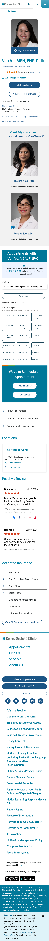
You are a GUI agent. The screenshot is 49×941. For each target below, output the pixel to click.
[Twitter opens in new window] (16, 700)
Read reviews (35, 72)
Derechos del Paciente (20, 783)
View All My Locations (14, 121)
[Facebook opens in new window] (7, 700)
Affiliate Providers (17, 710)
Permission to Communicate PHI (25, 821)
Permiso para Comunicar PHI (23, 827)
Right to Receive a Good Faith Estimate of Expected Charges (24, 791)
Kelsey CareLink (16, 741)
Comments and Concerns (21, 716)
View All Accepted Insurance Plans (22, 622)
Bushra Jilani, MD (24, 180)
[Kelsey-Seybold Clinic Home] (13, 4)
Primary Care (24, 66)
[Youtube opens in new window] (24, 700)
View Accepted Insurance (24, 94)
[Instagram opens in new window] (40, 700)
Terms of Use (14, 833)
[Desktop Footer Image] (19, 641)
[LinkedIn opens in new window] (32, 700)
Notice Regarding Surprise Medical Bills (27, 801)
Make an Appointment (24, 679)
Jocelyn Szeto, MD (24, 233)
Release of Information (20, 815)
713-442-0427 (15, 271)
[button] (24, 36)
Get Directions (33, 116)
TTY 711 (22, 865)
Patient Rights (15, 809)
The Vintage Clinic (10, 106)
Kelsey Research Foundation (23, 747)
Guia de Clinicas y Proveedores (24, 734)
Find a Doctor (11, 11)
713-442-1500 (11, 116)
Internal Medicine (9, 66)
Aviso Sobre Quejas (18, 852)
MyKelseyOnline (25, 385)
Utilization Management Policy (24, 840)
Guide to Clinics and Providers (24, 728)
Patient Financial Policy (20, 777)
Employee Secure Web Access (24, 722)
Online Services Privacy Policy (24, 770)
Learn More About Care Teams (24, 136)
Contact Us (24, 693)
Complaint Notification (20, 846)
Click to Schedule (24, 85)
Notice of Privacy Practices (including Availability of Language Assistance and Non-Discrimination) (26, 759)
